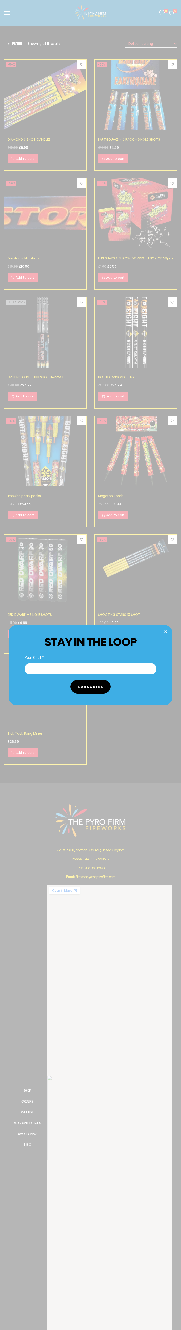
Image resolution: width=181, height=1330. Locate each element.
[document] (90, 665)
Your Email (33, 657)
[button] (165, 631)
